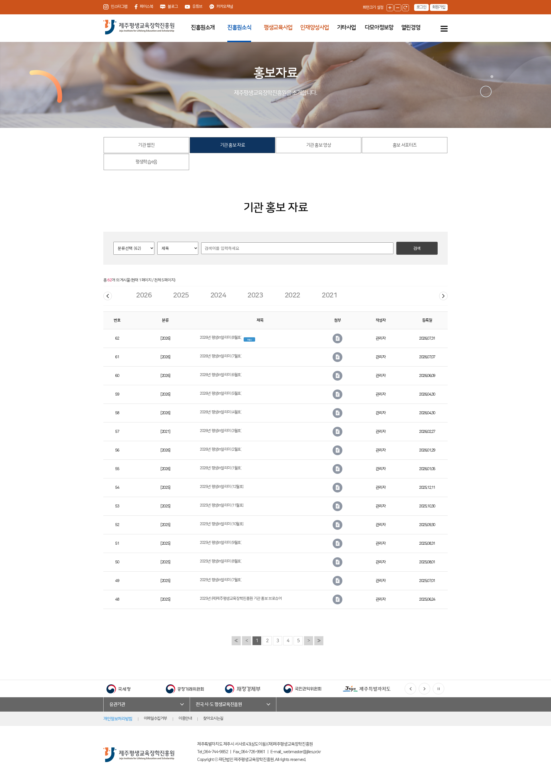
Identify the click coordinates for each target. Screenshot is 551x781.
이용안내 (185, 718)
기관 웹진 (146, 145)
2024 (218, 295)
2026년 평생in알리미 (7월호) (220, 356)
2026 (144, 295)
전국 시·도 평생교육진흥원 (219, 704)
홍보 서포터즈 (405, 145)
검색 (417, 248)
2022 (292, 295)
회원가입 (438, 7)
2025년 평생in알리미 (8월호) (220, 561)
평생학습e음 (146, 161)
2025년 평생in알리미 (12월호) (221, 486)
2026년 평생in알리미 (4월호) (220, 412)
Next (443, 296)
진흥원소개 (203, 27)
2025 (181, 295)
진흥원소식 (239, 27)
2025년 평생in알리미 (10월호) (221, 524)
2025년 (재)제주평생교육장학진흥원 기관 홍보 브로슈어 (241, 598)
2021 (329, 295)
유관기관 (117, 704)
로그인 (421, 7)
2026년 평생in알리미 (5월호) (220, 393)
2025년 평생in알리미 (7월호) (220, 580)
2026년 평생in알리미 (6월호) (220, 375)
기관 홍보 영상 (318, 145)
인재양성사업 (314, 27)
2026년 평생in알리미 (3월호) (220, 431)
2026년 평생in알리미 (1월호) (220, 468)
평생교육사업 (278, 27)
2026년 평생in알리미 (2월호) (220, 449)
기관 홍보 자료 (232, 145)
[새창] (118, 688)
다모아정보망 (379, 27)
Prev (107, 296)
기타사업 (346, 27)
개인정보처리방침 (117, 718)
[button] (410, 688)
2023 (255, 295)
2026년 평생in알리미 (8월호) (220, 337)
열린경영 (410, 27)
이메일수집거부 (155, 718)
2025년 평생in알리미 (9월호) (220, 542)
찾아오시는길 (213, 718)
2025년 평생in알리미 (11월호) (221, 505)
